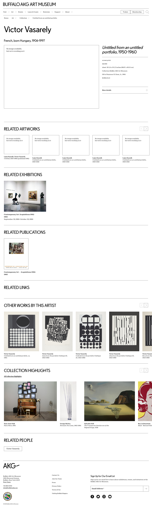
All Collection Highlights (13, 376)
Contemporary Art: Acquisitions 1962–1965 (19, 216)
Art (12, 12)
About (67, 12)
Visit (4, 12)
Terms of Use (56, 489)
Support (57, 12)
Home (6, 18)
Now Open (7, 482)
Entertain (46, 12)
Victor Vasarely (27, 29)
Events (20, 12)
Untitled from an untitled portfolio (45, 18)
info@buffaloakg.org (10, 488)
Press (54, 482)
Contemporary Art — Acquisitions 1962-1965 (20, 273)
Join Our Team (57, 479)
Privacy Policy (56, 486)
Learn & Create (33, 12)
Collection (23, 18)
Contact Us (55, 475)
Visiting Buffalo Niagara (60, 493)
